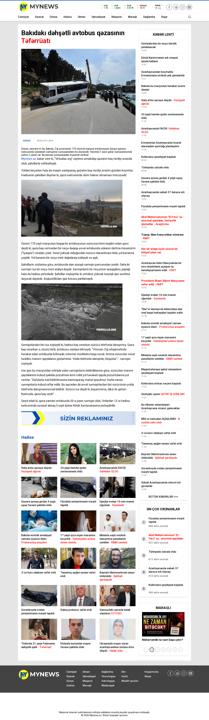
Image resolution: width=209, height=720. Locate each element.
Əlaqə (148, 676)
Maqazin (117, 16)
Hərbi (124, 676)
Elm (123, 671)
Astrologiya (108, 680)
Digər (164, 16)
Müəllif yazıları (129, 680)
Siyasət (39, 16)
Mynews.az (28, 158)
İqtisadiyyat (98, 16)
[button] (152, 649)
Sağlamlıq (149, 16)
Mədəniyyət (108, 685)
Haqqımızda (151, 671)
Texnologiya (108, 676)
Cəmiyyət (23, 16)
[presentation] (146, 649)
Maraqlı (132, 16)
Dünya (53, 16)
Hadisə (68, 16)
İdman (81, 16)
